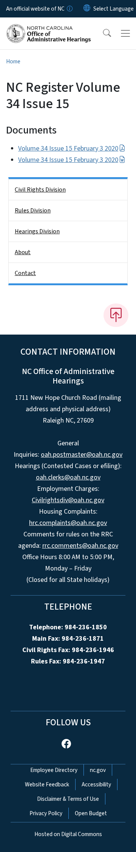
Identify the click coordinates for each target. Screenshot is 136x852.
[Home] (48, 26)
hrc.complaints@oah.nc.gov (68, 523)
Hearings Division (37, 231)
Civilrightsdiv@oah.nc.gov (68, 500)
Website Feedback (47, 784)
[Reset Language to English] (86, 8)
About (23, 252)
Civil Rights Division (40, 189)
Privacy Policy (45, 813)
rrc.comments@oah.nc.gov (80, 545)
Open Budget (91, 813)
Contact (25, 273)
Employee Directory (53, 770)
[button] (102, 33)
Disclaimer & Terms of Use (68, 799)
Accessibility (96, 784)
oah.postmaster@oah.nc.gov (81, 454)
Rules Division (33, 210)
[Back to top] (116, 315)
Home (13, 61)
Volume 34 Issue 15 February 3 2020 (68, 148)
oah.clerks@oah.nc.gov (68, 477)
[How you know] (69, 8)
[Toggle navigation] (125, 33)
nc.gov (98, 770)
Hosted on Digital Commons (68, 834)
